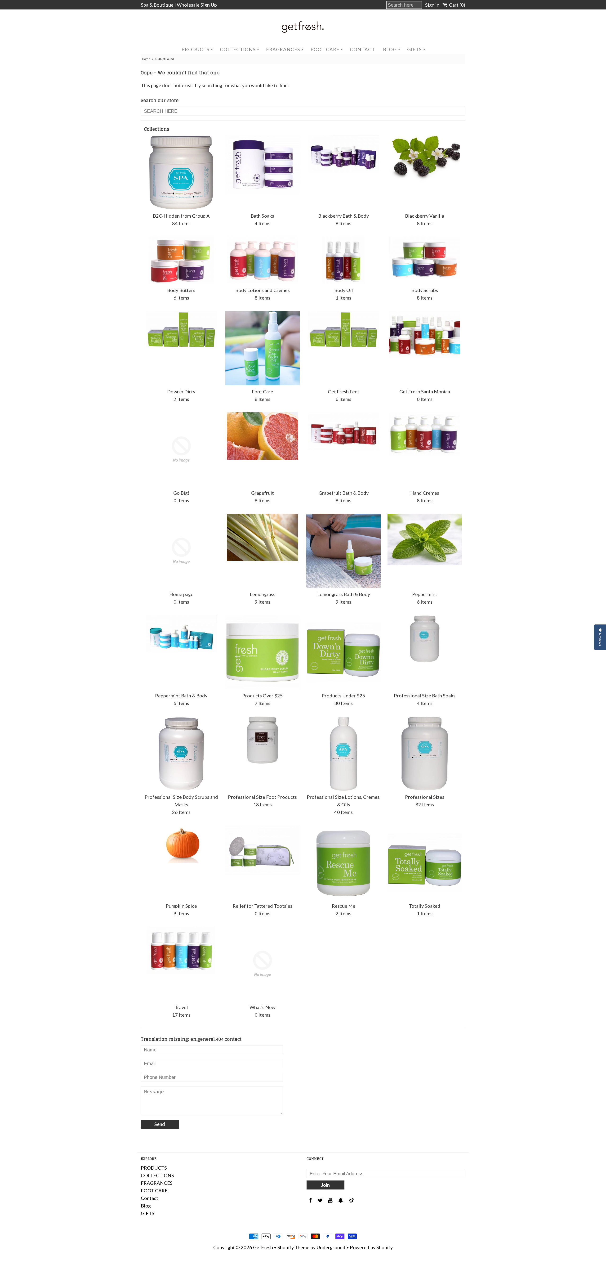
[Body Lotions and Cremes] (262, 260)
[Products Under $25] (343, 652)
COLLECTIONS (238, 49)
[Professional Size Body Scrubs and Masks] (181, 753)
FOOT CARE (325, 49)
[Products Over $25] (262, 652)
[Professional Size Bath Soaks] (425, 638)
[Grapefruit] (262, 436)
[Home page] (181, 551)
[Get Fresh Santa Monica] (425, 334)
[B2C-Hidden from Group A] (181, 172)
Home (146, 59)
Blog (390, 49)
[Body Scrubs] (425, 258)
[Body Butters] (181, 260)
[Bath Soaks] (262, 164)
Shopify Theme (293, 1247)
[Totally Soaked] (425, 862)
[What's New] (262, 964)
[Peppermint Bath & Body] (181, 633)
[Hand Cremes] (425, 433)
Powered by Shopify (371, 1247)
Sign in (432, 5)
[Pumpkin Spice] (181, 844)
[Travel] (181, 950)
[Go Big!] (181, 449)
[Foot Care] (262, 348)
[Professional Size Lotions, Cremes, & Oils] (343, 753)
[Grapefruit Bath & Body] (343, 431)
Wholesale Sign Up (197, 5)
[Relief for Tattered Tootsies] (262, 850)
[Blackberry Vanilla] (425, 159)
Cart (456, 5)
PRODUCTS (195, 49)
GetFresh (263, 1247)
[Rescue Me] (343, 862)
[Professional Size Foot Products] (262, 740)
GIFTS (414, 49)
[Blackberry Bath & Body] (343, 154)
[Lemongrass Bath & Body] (343, 551)
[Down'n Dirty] (181, 329)
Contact (362, 49)
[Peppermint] (425, 539)
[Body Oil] (343, 260)
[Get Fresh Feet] (343, 329)
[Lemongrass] (262, 537)
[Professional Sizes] (425, 753)
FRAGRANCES (283, 49)
